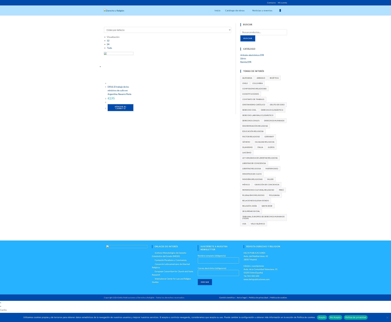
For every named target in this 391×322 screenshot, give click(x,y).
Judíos (271, 147)
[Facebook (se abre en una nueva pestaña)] (108, 2)
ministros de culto (252, 174)
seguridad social (251, 211)
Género (246, 142)
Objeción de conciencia (267, 184)
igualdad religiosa (264, 142)
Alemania (247, 78)
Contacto (271, 3)
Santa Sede (267, 206)
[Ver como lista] (106, 25)
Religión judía (249, 206)
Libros (243, 58)
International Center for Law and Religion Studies (171, 280)
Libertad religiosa (251, 168)
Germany (269, 136)
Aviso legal (242, 297)
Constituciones (250, 94)
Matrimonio (272, 168)
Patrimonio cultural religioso (258, 190)
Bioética (274, 78)
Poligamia (274, 195)
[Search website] (286, 10)
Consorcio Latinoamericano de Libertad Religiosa (171, 266)
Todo (109, 48)
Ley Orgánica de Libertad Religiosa (260, 158)
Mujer (270, 179)
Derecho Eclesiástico (272, 110)
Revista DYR (245, 62)
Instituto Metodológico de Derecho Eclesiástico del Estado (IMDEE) (169, 254)
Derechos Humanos (274, 120)
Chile (245, 83)
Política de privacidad (258, 297)
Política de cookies (278, 297)
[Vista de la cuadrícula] (105, 25)
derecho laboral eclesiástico (257, 115)
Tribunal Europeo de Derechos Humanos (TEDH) (263, 217)
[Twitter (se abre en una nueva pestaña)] (105, 2)
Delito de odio (277, 104)
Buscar (247, 38)
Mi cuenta (282, 3)
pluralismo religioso (253, 195)
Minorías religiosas (252, 179)
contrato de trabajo (253, 99)
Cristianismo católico (253, 104)
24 (108, 44)
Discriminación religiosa (255, 126)
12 (108, 40)
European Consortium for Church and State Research (172, 273)
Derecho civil (249, 110)
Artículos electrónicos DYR (252, 55)
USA (244, 224)
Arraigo (261, 78)
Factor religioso (251, 136)
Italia (260, 147)
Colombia (257, 83)
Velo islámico (258, 224)
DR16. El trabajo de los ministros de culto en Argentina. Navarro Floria (119, 90)
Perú (281, 190)
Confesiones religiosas (254, 88)
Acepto (322, 317)
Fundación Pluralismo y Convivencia (170, 260)
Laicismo (246, 152)
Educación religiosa (253, 131)
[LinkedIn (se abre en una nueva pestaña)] (115, 2)
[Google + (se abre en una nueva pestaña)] (111, 2)
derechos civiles (250, 120)
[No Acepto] (387, 317)
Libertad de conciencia (254, 163)
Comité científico (227, 297)
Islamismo (247, 147)
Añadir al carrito (120, 107)
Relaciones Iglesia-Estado (255, 200)
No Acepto (335, 317)
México (246, 184)
